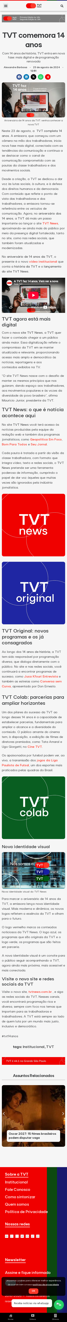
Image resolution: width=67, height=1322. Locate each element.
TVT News (50, 223)
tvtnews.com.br (40, 991)
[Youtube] (6, 1236)
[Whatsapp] (11, 1236)
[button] (5, 5)
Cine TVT (35, 746)
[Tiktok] (32, 1236)
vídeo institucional (43, 261)
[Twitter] (22, 1236)
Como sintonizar (20, 1197)
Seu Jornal (39, 444)
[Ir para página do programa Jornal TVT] (33, 21)
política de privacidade (46, 1285)
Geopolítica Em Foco (46, 439)
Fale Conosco (17, 1190)
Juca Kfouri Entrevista (41, 676)
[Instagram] (17, 1236)
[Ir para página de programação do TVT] (33, 1063)
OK (33, 1291)
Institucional (34, 1047)
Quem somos (17, 1204)
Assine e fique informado (28, 1273)
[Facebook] (27, 1236)
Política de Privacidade (26, 1212)
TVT (50, 1047)
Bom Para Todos (14, 444)
